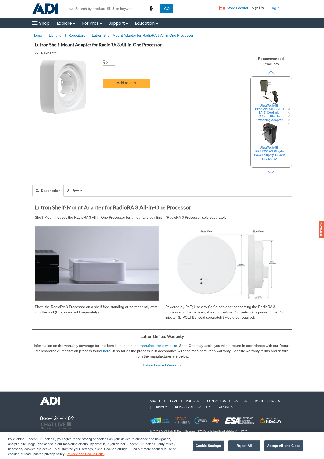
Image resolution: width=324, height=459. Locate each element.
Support (117, 23)
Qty (105, 61)
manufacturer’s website (158, 346)
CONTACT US (216, 401)
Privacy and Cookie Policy (86, 454)
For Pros (90, 23)
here (106, 351)
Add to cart (126, 83)
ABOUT (155, 401)
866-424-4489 (57, 418)
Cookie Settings (208, 446)
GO (167, 9)
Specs (77, 190)
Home (37, 35)
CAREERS (240, 401)
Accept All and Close (283, 446)
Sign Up (258, 8)
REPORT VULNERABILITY (193, 407)
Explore (64, 23)
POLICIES (192, 401)
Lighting (56, 35)
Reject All (244, 446)
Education (145, 23)
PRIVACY (160, 407)
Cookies (226, 407)
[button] (321, 229)
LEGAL (173, 401)
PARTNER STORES (267, 401)
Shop (44, 23)
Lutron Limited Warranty (162, 365)
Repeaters (77, 35)
